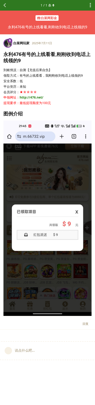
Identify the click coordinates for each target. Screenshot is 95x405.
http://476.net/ (31, 97)
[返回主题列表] (4, 5)
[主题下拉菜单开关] (90, 5)
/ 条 (46, 5)
